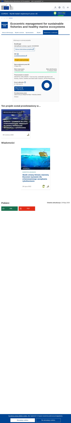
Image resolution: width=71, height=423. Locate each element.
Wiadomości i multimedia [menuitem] (50, 32)
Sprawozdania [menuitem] (29, 32)
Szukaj (64, 7)
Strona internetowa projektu (23, 49)
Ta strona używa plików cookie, (18, 416)
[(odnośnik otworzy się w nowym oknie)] (7, 7)
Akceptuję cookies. (22, 420)
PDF (28, 208)
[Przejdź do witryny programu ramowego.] (4, 25)
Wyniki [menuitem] (38, 32)
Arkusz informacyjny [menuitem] (7, 32)
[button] (59, 7)
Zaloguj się (55, 7)
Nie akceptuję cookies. (48, 420)
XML (11, 208)
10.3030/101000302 (19, 55)
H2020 (11, 18)
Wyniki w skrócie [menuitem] (19, 32)
